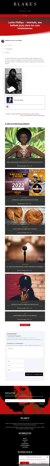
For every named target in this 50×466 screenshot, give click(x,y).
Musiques (26, 197)
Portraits (10, 45)
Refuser (34, 463)
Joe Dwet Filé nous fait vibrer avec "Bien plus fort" (25, 304)
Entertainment (25, 445)
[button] (47, 457)
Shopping (25, 447)
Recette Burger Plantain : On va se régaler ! (25, 315)
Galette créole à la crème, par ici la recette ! (25, 229)
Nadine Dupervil (22, 203)
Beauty (25, 438)
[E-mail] (7, 107)
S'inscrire (41, 404)
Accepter (24, 463)
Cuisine (26, 226)
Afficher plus (24, 325)
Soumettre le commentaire (34, 374)
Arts (6, 45)
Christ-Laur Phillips (16, 40)
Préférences (43, 463)
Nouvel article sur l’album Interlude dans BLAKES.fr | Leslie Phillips (21, 338)
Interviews (26, 160)
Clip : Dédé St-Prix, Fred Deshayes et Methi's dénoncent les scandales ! (25, 266)
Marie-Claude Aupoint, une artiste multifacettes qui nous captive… (25, 162)
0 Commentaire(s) (8, 48)
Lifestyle (25, 440)
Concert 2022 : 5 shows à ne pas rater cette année (25, 200)
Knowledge (25, 443)
